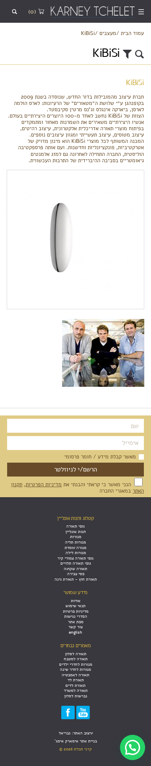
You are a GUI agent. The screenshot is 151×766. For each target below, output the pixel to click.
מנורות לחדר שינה (75, 669)
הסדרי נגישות (75, 616)
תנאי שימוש (75, 606)
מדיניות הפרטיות (44, 484)
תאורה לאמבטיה (75, 675)
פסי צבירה (75, 573)
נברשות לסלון (75, 696)
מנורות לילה (75, 552)
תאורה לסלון (75, 654)
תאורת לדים (75, 685)
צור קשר (75, 627)
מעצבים (107, 33)
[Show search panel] (14, 12)
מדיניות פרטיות (76, 611)
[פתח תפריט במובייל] (141, 11)
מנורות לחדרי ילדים (75, 664)
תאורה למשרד (76, 690)
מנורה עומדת (75, 547)
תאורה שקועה (75, 568)
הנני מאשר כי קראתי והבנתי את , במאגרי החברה (77, 487)
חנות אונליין (75, 531)
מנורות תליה (75, 542)
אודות (76, 600)
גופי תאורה (75, 526)
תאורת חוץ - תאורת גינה (76, 579)
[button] (132, 747)
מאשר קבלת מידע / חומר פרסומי (100, 456)
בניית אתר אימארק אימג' (76, 741)
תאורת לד (76, 680)
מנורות (75, 536)
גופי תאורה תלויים (75, 563)
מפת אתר (75, 622)
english (75, 632)
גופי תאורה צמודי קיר (75, 558)
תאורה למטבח (76, 659)
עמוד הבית (132, 33)
